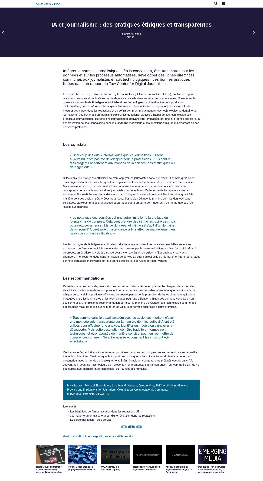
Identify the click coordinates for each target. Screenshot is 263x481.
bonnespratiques (97, 436)
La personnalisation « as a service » (92, 420)
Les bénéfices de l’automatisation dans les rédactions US (104, 411)
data (113, 436)
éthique (123, 436)
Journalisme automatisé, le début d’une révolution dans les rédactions (112, 416)
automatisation (74, 436)
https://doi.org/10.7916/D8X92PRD (88, 394)
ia (132, 436)
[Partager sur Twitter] (124, 427)
